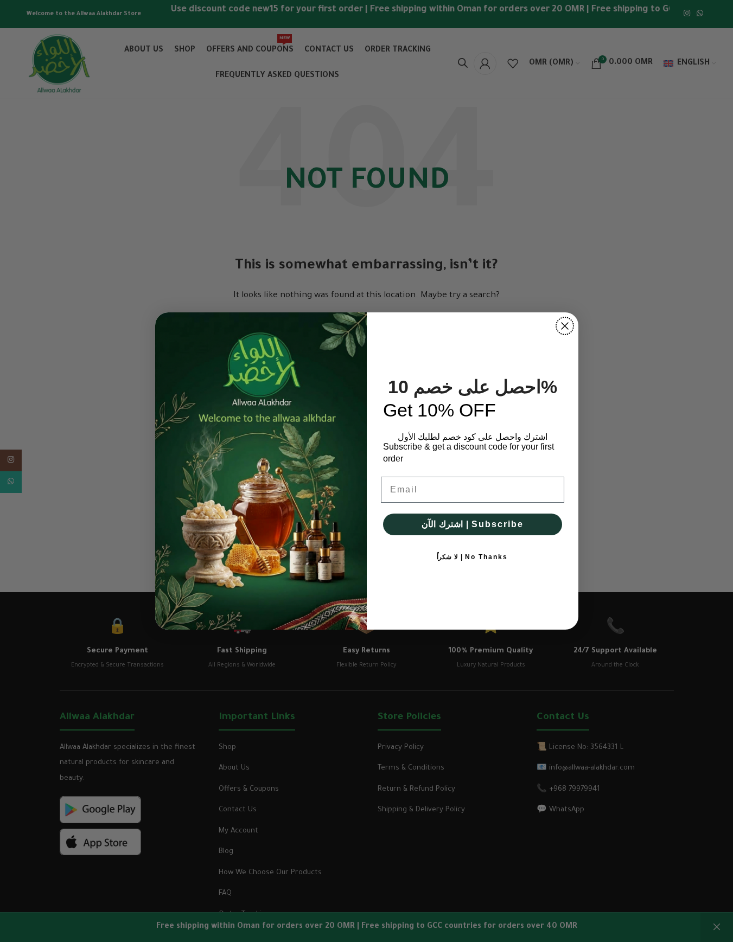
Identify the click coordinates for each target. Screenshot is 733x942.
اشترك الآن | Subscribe (473, 524)
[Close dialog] (565, 326)
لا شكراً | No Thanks (472, 557)
